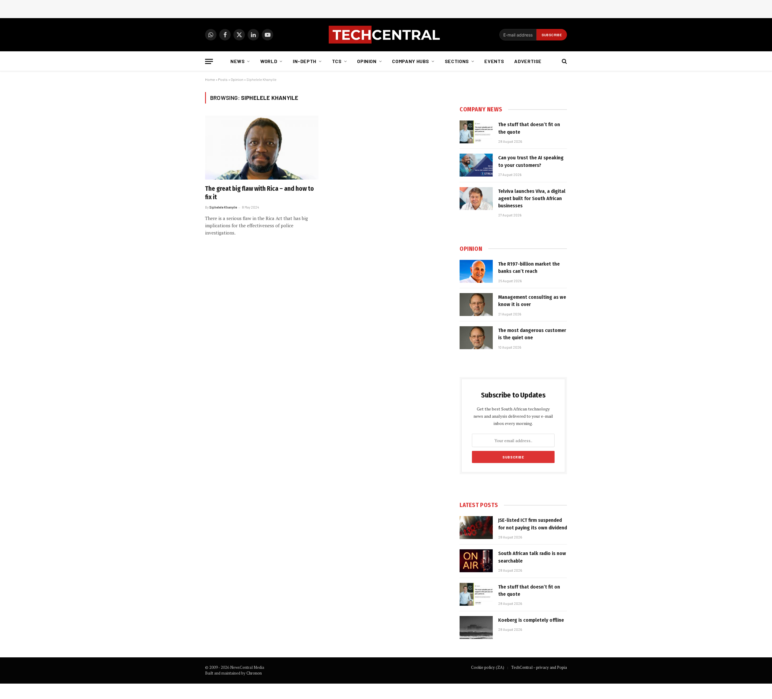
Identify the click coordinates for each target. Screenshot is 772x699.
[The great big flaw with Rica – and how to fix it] (261, 148)
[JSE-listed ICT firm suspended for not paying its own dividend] (476, 527)
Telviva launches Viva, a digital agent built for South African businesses (531, 198)
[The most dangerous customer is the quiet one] (476, 337)
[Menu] (209, 61)
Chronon (254, 673)
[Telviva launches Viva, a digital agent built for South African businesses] (476, 198)
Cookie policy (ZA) (487, 667)
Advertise (528, 61)
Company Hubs (410, 61)
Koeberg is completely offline (531, 620)
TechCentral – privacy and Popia (539, 667)
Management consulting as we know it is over (532, 301)
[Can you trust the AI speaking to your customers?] (476, 165)
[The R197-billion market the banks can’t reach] (476, 271)
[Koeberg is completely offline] (476, 627)
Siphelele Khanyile (223, 207)
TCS (337, 61)
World (268, 61)
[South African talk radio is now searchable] (476, 560)
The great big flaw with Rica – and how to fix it (259, 193)
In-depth (304, 61)
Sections (457, 61)
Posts (223, 79)
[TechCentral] (386, 34)
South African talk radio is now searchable (532, 557)
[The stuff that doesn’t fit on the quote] (476, 131)
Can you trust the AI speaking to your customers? (531, 161)
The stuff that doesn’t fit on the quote (529, 128)
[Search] (564, 61)
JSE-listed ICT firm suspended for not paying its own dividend (532, 524)
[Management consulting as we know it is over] (476, 304)
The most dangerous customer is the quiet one (532, 334)
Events (494, 61)
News (237, 61)
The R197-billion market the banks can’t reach (529, 267)
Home (210, 79)
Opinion (366, 61)
